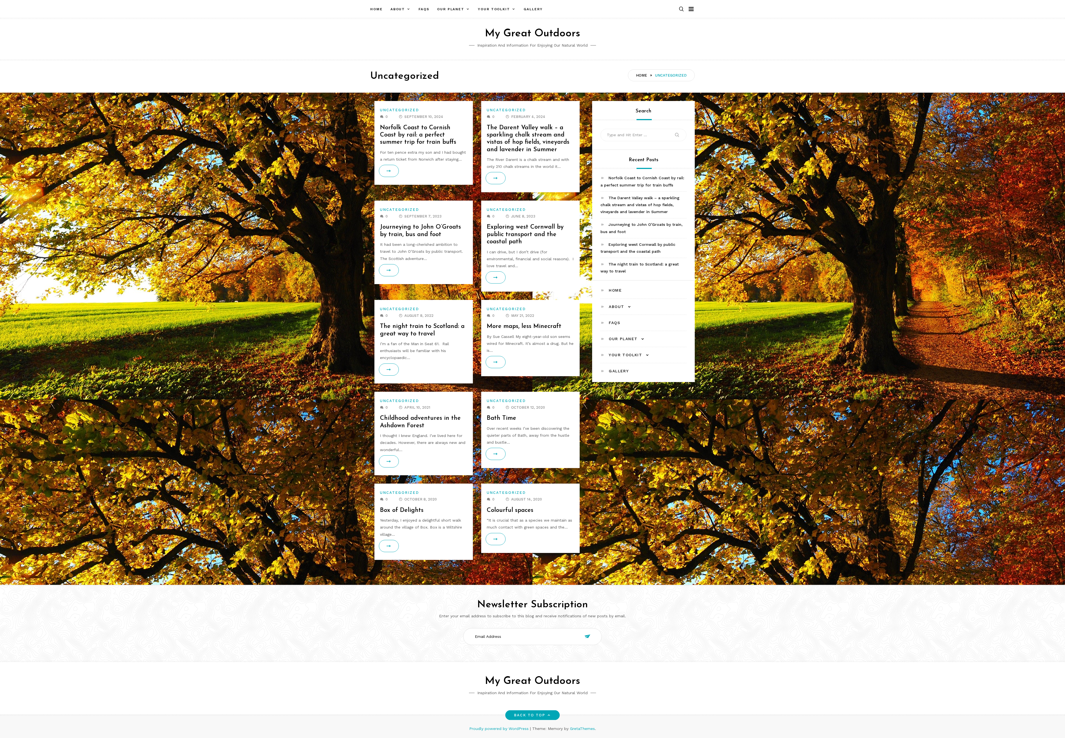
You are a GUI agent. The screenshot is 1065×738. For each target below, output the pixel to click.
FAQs (424, 9)
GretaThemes (582, 728)
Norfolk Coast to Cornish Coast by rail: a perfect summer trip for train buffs (418, 135)
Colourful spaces (510, 510)
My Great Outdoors (532, 33)
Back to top (530, 715)
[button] (681, 9)
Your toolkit (494, 9)
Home (376, 9)
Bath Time (501, 418)
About (397, 9)
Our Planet (450, 9)
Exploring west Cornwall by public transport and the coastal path (525, 234)
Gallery (533, 9)
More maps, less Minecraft (524, 326)
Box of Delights (402, 510)
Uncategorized (399, 110)
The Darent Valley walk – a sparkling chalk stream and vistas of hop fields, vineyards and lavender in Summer (639, 205)
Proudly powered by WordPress (499, 728)
